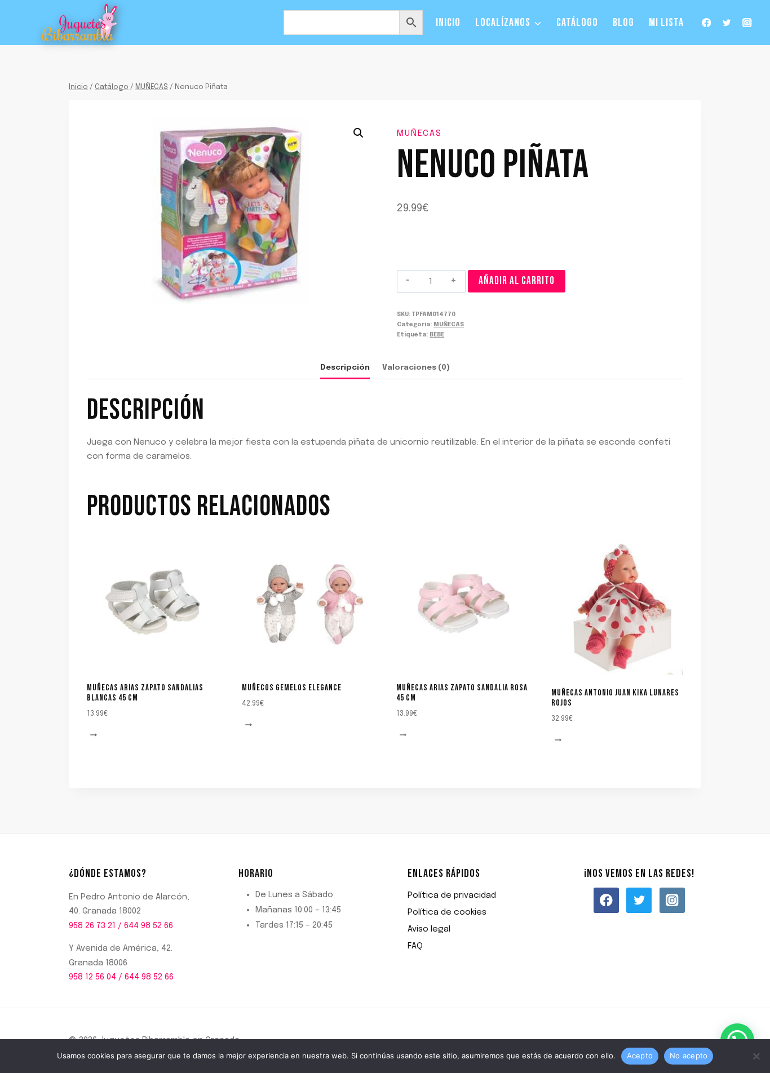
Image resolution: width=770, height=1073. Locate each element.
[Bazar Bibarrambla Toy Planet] (80, 22)
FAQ (415, 946)
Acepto (640, 1055)
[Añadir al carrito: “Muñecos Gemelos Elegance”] (250, 725)
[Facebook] (706, 23)
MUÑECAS (419, 133)
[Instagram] (747, 23)
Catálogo (577, 22)
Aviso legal (429, 929)
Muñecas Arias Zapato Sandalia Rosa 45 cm (462, 692)
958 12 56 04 (92, 977)
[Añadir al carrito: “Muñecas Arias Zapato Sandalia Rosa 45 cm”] (404, 735)
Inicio (448, 22)
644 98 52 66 (148, 925)
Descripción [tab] (345, 367)
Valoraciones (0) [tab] (416, 367)
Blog (623, 22)
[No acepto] (756, 1056)
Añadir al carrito (517, 280)
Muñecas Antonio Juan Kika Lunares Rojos (615, 698)
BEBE (437, 335)
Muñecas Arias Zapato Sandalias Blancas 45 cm (145, 692)
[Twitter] (727, 23)
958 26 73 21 (92, 925)
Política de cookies (447, 912)
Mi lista (666, 22)
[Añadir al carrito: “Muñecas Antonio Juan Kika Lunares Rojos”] (559, 740)
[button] (358, 133)
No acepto (688, 1055)
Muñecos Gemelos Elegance (292, 687)
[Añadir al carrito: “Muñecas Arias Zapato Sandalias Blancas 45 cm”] (95, 735)
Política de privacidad (452, 895)
